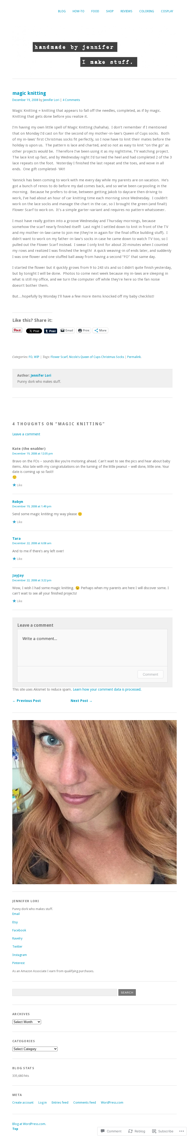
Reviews (126, 11)
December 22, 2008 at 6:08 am (31, 543)
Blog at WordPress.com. (29, 1124)
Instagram (19, 955)
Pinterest (18, 963)
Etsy (15, 922)
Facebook (19, 930)
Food (95, 11)
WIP (36, 357)
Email (16, 914)
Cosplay (167, 11)
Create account (22, 1102)
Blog (62, 11)
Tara (16, 538)
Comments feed (84, 1102)
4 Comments (71, 100)
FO (30, 357)
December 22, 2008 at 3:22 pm (31, 580)
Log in (42, 1102)
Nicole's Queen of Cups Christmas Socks (96, 357)
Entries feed (60, 1102)
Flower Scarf (59, 357)
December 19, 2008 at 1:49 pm (31, 506)
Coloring (146, 11)
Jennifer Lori (51, 100)
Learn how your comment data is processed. (107, 689)
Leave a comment (26, 434)
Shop (110, 11)
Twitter (17, 946)
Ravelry (17, 938)
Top (15, 1129)
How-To (78, 11)
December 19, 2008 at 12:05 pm (32, 453)
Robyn (17, 501)
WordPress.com (112, 1102)
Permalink (134, 357)
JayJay (18, 575)
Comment (150, 674)
